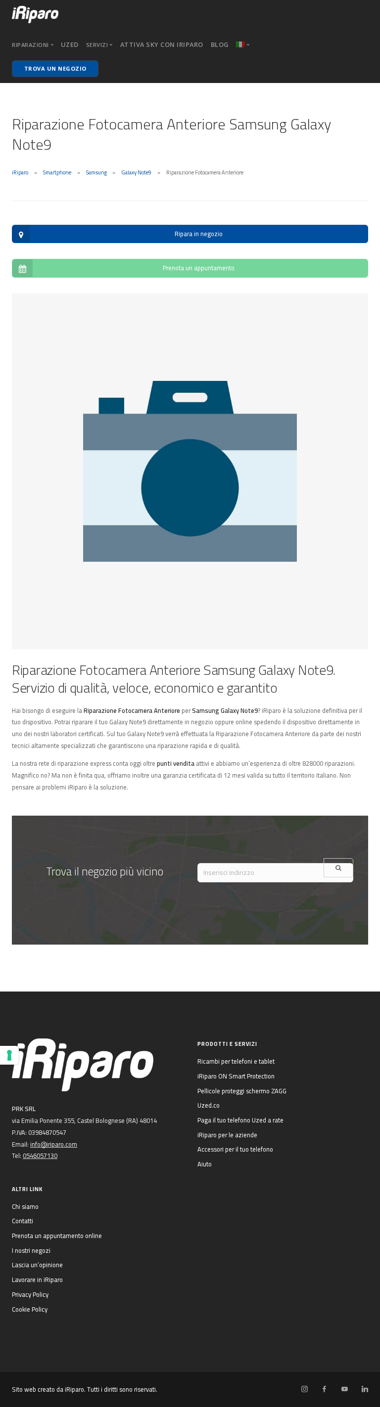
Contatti (22, 1221)
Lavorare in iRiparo (37, 1279)
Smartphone (57, 172)
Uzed (70, 44)
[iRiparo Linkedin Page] (364, 1389)
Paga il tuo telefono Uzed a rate (240, 1120)
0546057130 (40, 1155)
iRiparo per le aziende (227, 1135)
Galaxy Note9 (136, 172)
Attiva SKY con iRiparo (161, 44)
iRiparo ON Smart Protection (236, 1076)
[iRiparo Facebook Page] (324, 1389)
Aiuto (204, 1164)
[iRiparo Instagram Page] (304, 1389)
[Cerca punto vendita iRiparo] (338, 867)
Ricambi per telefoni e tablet (236, 1061)
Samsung (96, 172)
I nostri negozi (31, 1250)
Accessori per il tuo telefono (235, 1149)
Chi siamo (25, 1206)
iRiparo (20, 172)
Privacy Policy (30, 1294)
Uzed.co (208, 1105)
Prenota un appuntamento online (57, 1235)
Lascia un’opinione (37, 1265)
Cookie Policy (30, 1309)
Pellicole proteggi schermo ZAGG (241, 1091)
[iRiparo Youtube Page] (344, 1389)
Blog (220, 44)
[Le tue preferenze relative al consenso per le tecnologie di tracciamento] (9, 1055)
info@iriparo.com (53, 1144)
